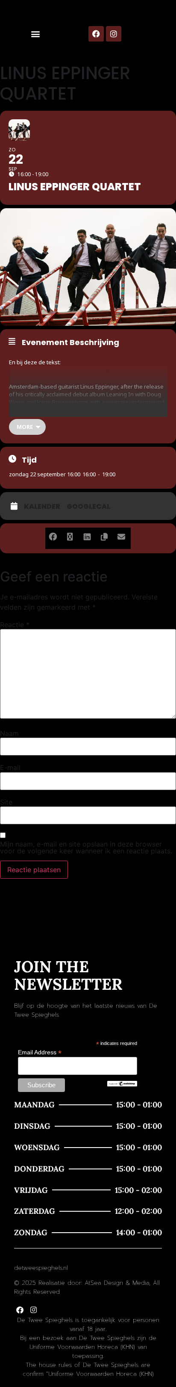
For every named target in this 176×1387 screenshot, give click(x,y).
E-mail (10, 767)
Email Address (40, 1052)
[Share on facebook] (52, 535)
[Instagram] (113, 33)
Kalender (42, 507)
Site (6, 802)
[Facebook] (96, 33)
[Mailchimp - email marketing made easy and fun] (122, 1084)
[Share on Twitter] (69, 535)
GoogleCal (88, 507)
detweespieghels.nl (41, 1267)
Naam (9, 733)
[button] (36, 34)
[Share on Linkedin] (86, 535)
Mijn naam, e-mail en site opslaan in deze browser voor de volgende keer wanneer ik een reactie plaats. (86, 847)
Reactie (14, 624)
